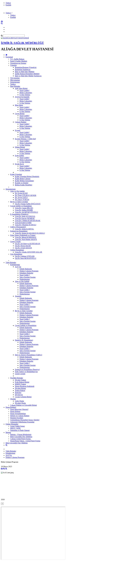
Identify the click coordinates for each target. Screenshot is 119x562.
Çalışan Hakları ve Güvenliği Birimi (23, 405)
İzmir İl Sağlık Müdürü (18, 61)
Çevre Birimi (19, 114)
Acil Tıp (18, 267)
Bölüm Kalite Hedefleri (23, 185)
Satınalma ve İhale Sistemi (20, 430)
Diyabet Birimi (20, 388)
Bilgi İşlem (19, 105)
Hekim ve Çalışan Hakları (19, 416)
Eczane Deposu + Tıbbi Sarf (25, 139)
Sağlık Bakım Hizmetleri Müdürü (27, 74)
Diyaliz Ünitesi (20, 380)
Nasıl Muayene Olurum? (19, 409)
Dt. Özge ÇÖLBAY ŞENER (25, 195)
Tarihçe (13, 84)
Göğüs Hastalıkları (17, 250)
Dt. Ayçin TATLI (21, 197)
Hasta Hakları (15, 411)
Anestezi (18, 296)
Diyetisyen (19, 395)
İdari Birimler (15, 86)
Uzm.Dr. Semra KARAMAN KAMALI (30, 233)
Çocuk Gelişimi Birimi (23, 397)
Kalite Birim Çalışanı (22, 179)
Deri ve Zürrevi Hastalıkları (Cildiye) (28, 355)
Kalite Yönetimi (16, 174)
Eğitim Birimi (20, 147)
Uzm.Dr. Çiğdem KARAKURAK (27, 221)
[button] (9, 13)
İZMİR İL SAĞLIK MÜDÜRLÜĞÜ (22, 42)
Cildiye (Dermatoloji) (18, 227)
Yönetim (13, 65)
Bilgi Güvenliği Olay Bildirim (21, 437)
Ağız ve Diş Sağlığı (17, 191)
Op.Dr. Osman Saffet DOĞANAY (28, 204)
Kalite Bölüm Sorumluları (24, 181)
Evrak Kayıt (19, 164)
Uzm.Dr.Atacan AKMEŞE (25, 218)
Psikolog (18, 393)
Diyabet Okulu (20, 403)
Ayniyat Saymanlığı (22, 97)
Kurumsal (9, 57)
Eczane (17, 130)
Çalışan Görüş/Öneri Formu (20, 439)
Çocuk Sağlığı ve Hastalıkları (21, 206)
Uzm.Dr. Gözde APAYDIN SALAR (28, 252)
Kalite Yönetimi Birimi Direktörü (27, 177)
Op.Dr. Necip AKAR (23, 246)
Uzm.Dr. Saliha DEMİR (24, 210)
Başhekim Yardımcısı (22, 70)
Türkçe (8, 3)
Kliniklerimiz (15, 265)
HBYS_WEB (15, 428)
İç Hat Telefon (25, 95)
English (8, 5)
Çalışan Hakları (20, 122)
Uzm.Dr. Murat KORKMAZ (25, 237)
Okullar (13, 399)
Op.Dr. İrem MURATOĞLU (25, 258)
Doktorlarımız (25, 279)
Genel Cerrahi (15, 242)
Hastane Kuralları (16, 418)
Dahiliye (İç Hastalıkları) (24, 340)
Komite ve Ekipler (21, 183)
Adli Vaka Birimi (21, 88)
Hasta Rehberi (11, 407)
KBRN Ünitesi (20, 384)
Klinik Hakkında (26, 269)
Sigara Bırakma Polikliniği (24, 386)
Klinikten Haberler (26, 273)
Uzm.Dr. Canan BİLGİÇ (24, 208)
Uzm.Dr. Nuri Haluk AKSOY (26, 239)
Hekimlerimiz (11, 189)
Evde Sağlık (19, 156)
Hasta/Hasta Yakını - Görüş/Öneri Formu (25, 441)
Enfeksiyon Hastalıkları (18, 231)
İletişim (8, 432)
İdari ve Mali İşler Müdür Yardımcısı (28, 76)
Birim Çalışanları (26, 93)
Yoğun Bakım (20, 390)
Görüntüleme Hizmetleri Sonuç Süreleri (24, 420)
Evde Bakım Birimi (22, 382)
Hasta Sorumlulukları (18, 414)
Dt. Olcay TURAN (22, 200)
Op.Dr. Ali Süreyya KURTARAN (27, 244)
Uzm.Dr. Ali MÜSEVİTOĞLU (26, 212)
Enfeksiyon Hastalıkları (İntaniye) (27, 370)
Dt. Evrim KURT (21, 193)
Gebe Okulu (19, 401)
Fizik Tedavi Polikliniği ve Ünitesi (22, 235)
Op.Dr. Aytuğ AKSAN (23, 248)
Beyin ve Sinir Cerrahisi (19, 202)
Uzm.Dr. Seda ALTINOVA (25, 216)
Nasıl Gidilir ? (25, 275)
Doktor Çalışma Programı (29, 271)
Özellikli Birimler (16, 378)
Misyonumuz (15, 80)
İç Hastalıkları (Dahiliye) (19, 214)
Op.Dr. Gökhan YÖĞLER (25, 256)
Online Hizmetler (12, 424)
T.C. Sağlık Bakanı (17, 59)
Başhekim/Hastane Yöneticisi (25, 67)
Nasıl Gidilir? (24, 90)
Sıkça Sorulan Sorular (28, 277)
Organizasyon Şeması (18, 63)
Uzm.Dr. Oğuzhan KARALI (25, 225)
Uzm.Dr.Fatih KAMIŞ (23, 223)
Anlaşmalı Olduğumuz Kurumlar (22, 422)
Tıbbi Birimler (11, 263)
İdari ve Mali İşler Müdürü (24, 72)
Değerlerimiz (15, 82)
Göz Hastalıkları (16, 254)
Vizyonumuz (15, 78)
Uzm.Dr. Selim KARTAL (24, 229)
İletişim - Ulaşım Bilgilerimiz (20, 435)
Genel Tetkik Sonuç (17, 426)
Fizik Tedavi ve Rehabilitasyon (26, 372)
